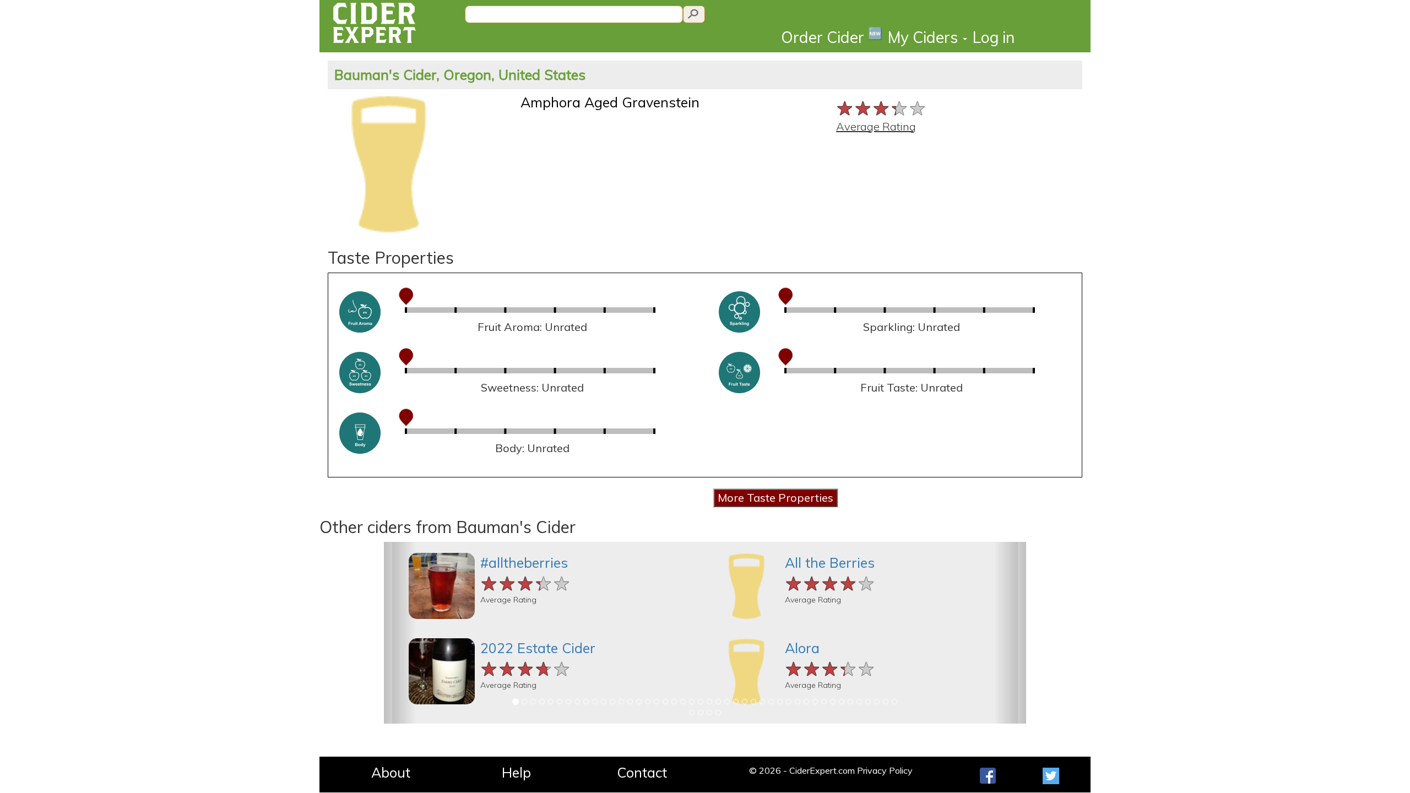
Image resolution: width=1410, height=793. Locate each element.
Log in (994, 37)
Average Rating (876, 126)
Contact (642, 772)
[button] (400, 633)
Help (516, 772)
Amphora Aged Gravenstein (609, 102)
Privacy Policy (885, 770)
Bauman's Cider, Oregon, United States (459, 74)
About (390, 772)
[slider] (881, 107)
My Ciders (925, 37)
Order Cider (831, 36)
